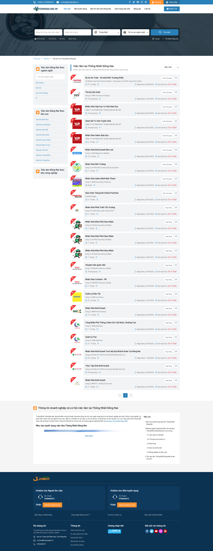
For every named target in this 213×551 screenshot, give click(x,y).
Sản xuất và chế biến (156, 435)
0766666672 (41, 544)
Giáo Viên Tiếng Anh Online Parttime (101, 193)
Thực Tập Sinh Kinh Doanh (97, 366)
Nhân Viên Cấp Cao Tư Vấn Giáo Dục (101, 106)
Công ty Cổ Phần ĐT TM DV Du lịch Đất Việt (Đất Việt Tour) (105, 355)
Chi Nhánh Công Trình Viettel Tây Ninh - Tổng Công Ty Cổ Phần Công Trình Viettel (113, 81)
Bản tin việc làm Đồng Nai (100, 9)
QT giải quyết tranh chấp (79, 534)
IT (36, 98)
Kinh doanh (41, 39)
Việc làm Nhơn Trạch (43, 145)
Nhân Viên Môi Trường (95, 164)
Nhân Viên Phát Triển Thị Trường (100, 207)
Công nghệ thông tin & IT (80, 515)
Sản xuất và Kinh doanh (153, 515)
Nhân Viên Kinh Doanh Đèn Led (99, 150)
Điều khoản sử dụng (77, 541)
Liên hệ (147, 9)
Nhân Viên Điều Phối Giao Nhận (99, 222)
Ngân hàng (72, 39)
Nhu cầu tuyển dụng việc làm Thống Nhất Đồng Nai (160, 423)
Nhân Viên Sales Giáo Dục (97, 135)
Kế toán (62, 39)
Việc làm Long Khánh (43, 125)
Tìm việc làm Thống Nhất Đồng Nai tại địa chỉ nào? (160, 458)
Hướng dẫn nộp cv (77, 537)
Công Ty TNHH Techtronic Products (97, 95)
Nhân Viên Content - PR (96, 279)
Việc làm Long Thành (43, 140)
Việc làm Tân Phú (42, 150)
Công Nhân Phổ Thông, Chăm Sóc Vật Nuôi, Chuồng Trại (110, 322)
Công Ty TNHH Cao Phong (94, 297)
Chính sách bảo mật (77, 530)
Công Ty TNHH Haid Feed (94, 326)
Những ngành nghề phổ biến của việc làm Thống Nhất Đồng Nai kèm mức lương (160, 430)
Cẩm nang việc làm (122, 9)
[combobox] (106, 32)
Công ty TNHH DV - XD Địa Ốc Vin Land (98, 384)
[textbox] (135, 32)
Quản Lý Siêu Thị (92, 294)
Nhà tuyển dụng (80, 9)
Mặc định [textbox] (168, 67)
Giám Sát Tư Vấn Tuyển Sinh (98, 121)
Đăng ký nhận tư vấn (52, 505)
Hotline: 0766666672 (45, 2)
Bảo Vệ (38, 88)
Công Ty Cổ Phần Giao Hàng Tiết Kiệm (98, 225)
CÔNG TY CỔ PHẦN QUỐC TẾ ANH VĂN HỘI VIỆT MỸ (103, 110)
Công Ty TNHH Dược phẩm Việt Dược (98, 182)
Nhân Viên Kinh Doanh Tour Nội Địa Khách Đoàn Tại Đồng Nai (112, 351)
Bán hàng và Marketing (43, 515)
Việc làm (67, 9)
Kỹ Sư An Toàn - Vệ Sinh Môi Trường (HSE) (104, 78)
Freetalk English (90, 196)
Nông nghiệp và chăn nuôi (158, 452)
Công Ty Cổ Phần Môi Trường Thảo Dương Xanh (102, 167)
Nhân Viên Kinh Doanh (95, 308)
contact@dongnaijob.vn (69, 2)
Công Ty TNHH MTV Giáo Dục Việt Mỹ (98, 268)
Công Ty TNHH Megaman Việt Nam (97, 153)
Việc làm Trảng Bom (43, 160)
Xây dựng (152, 443)
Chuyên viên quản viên (95, 265)
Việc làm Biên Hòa (42, 119)
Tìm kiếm (166, 32)
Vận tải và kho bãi (155, 448)
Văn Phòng (52, 39)
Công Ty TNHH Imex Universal (95, 311)
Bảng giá (137, 9)
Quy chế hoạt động (77, 545)
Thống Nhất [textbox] (103, 32)
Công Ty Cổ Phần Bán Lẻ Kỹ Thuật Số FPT (99, 211)
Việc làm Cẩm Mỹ (42, 130)
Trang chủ (36, 59)
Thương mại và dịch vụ (157, 439)
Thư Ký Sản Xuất (92, 92)
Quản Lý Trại (91, 337)
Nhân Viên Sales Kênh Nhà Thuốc (100, 178)
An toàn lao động (42, 93)
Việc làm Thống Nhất (43, 155)
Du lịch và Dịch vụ (114, 515)
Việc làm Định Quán (42, 135)
